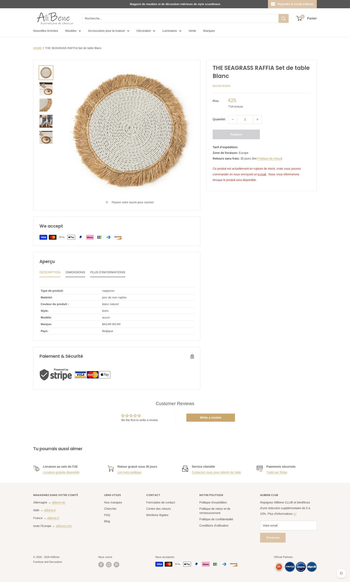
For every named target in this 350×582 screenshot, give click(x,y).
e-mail (262, 174)
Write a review (210, 417)
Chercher (110, 508)
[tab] (49, 273)
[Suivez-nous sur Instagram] (109, 564)
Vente (192, 30)
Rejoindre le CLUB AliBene (295, 4)
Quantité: (219, 119)
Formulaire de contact (160, 502)
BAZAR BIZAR (221, 85)
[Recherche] (284, 18)
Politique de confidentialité (216, 519)
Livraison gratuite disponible (61, 472)
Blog (107, 521)
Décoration (144, 30)
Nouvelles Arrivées (45, 30)
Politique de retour (269, 158)
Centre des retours (158, 508)
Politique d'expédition (213, 502)
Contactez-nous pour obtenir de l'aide (216, 472)
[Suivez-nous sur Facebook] (101, 564)
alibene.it (49, 510)
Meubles (71, 30)
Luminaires (169, 30)
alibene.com (64, 526)
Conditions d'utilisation (213, 525)
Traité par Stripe (276, 472)
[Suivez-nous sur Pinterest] (116, 564)
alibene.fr (53, 518)
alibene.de (58, 502)
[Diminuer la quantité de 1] (232, 119)
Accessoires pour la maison (106, 30)
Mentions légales (157, 515)
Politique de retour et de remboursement (214, 511)
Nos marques (113, 502)
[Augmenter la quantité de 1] (257, 119)
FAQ (107, 515)
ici (294, 513)
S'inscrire (273, 537)
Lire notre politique (129, 472)
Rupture (236, 134)
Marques (209, 30)
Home (37, 48)
